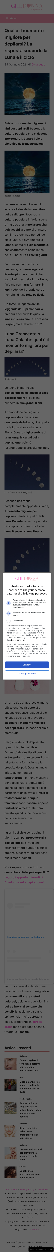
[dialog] (27, 626)
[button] (27, 621)
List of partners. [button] (18, 640)
